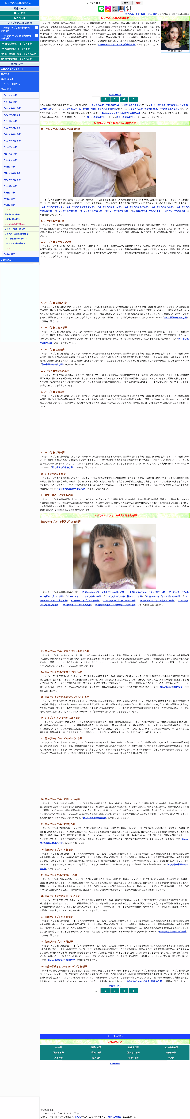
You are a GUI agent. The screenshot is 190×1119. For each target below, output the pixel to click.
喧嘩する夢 (96, 1047)
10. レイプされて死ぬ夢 (117, 211)
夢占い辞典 (6, 89)
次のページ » (115, 94)
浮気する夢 (96, 1052)
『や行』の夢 (9, 199)
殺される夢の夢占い (125, 117)
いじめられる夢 (171, 1047)
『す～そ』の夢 (10, 147)
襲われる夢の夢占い (96, 117)
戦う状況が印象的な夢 (62, 467)
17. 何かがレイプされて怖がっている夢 (123, 596)
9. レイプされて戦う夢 (91, 211)
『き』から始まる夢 (12, 115)
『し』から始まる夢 (12, 140)
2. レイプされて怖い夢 (52, 207)
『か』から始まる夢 (12, 108)
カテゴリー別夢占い (10, 84)
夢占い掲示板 (7, 79)
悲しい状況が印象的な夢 (171, 687)
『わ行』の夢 (9, 254)
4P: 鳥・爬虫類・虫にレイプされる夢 (18, 54)
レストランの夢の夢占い (15, 243)
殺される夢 (20, 18)
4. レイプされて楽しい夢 (109, 207)
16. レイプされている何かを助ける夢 (84, 596)
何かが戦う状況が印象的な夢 (172, 931)
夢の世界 (5, 74)
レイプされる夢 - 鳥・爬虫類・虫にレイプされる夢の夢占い (90, 109)
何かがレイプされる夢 (175, 211)
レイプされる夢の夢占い (18, 3)
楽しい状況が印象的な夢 (175, 317)
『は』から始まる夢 (12, 173)
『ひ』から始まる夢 (12, 179)
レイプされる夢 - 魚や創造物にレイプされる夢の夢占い (154, 109)
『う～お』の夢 (10, 102)
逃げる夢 (96, 1058)
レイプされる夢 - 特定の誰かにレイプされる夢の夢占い (115, 105)
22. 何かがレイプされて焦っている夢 (157, 600)
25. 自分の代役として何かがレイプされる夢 (115, 605)
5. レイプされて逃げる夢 (136, 207)
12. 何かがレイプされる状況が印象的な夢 (16, 37)
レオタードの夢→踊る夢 (15, 229)
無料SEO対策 (114, 1117)
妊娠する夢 (133, 1047)
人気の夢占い (7, 260)
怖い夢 (171, 1058)
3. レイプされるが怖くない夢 (80, 207)
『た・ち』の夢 (10, 154)
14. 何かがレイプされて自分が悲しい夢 (146, 592)
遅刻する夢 (58, 1052)
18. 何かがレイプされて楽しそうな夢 (163, 596)
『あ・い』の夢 (10, 95)
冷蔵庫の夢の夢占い (13, 219)
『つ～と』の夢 (10, 160)
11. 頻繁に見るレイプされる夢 (146, 211)
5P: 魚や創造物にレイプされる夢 (16, 59)
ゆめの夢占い (129, 14)
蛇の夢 (58, 1047)
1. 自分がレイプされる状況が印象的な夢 (15, 29)
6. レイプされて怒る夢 (162, 207)
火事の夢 (58, 1058)
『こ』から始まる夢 (12, 128)
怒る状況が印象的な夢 (52, 364)
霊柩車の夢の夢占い (13, 214)
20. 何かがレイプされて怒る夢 (85, 600)
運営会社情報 (115, 1064)
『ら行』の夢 (9, 205)
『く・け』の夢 (10, 121)
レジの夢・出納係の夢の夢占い (17, 234)
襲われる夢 (20, 13)
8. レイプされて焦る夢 (66, 211)
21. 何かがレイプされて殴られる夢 (119, 600)
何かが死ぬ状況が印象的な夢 (61, 960)
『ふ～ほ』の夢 (10, 186)
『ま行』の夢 (9, 192)
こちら (78, 1117)
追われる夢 (171, 1052)
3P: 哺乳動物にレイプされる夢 (15, 49)
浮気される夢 (133, 1052)
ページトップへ (115, 1036)
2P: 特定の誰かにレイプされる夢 (16, 44)
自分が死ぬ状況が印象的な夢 (71, 489)
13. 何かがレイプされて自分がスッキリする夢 (103, 592)
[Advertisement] (20, 303)
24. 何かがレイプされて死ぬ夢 (77, 605)
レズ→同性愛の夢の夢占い (16, 238)
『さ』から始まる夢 (12, 134)
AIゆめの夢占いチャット (12, 69)
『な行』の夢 (9, 166)
